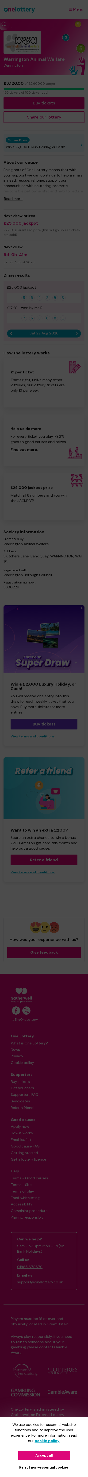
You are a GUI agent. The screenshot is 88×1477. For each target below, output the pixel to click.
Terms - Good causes (29, 1178)
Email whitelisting (25, 1197)
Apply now (20, 1126)
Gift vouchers (22, 1088)
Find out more (24, 449)
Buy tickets (44, 103)
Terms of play (22, 1191)
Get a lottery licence (28, 1159)
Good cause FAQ (25, 1146)
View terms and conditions (33, 736)
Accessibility (21, 1204)
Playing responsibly (27, 1217)
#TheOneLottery (25, 1020)
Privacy (17, 1056)
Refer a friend (44, 860)
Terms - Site (21, 1184)
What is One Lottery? (29, 1043)
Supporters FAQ (24, 1094)
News (15, 1049)
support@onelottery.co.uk (40, 1282)
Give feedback (44, 952)
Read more (13, 198)
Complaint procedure (29, 1210)
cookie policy (47, 1440)
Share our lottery (44, 117)
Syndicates (20, 1101)
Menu (78, 9)
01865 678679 (29, 1266)
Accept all (44, 1455)
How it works (22, 1133)
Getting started (24, 1152)
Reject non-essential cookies (44, 1467)
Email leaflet (21, 1139)
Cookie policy (22, 1062)
